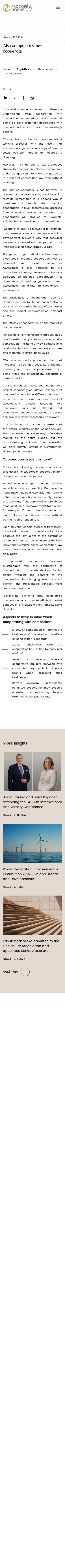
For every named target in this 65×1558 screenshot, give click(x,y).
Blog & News (23, 69)
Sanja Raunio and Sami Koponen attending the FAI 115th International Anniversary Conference (32, 802)
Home (6, 69)
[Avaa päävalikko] (58, 7)
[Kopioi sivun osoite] (14, 98)
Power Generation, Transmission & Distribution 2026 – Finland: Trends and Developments (30, 874)
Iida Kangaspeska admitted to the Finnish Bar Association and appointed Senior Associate (31, 946)
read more (10, 971)
